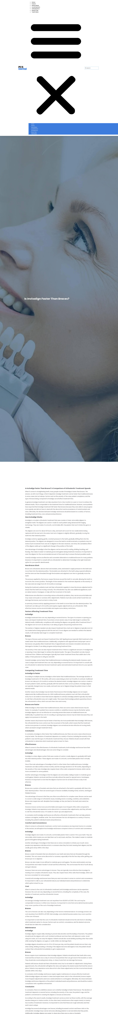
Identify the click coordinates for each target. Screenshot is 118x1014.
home (33, 2)
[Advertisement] (59, 476)
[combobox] (92, 68)
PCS (22, 68)
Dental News (35, 5)
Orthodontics (36, 9)
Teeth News (35, 12)
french (34, 4)
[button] (56, 68)
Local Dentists (36, 7)
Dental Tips (35, 10)
